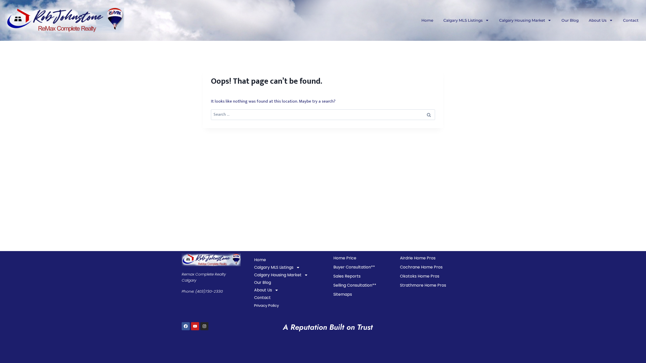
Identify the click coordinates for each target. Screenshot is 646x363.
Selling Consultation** (354, 285)
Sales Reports (347, 276)
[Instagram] (204, 326)
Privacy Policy (266, 305)
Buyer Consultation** (354, 267)
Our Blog (570, 20)
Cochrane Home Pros (421, 267)
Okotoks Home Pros (419, 276)
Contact (630, 20)
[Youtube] (195, 326)
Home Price (344, 258)
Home (427, 20)
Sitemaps (342, 294)
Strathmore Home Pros (423, 285)
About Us (598, 20)
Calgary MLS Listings (463, 20)
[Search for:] (323, 114)
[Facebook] (186, 326)
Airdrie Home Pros (418, 258)
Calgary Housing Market (522, 20)
